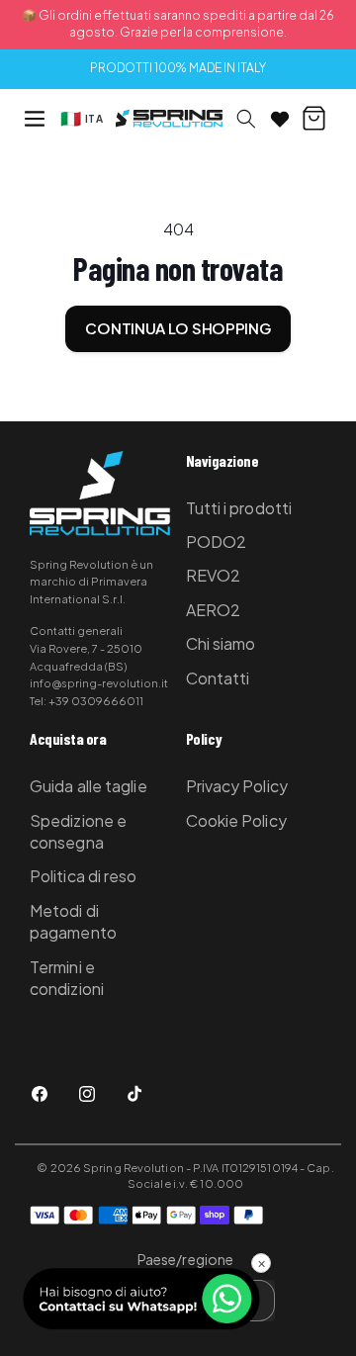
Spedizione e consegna (78, 831)
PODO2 (216, 541)
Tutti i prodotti (239, 507)
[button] (34, 119)
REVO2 (213, 575)
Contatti (218, 678)
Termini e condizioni (67, 977)
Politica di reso (83, 875)
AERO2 (213, 609)
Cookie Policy (236, 820)
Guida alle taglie (88, 785)
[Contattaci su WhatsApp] (141, 1298)
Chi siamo (221, 643)
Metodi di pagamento (73, 921)
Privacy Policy (237, 785)
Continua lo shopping (177, 327)
